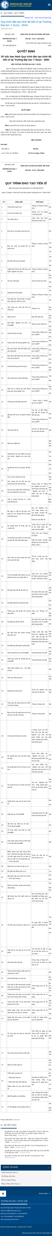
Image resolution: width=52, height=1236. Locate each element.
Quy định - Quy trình (14, 13)
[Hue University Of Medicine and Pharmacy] (16, 4)
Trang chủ (29, 18)
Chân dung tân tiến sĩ (9, 1172)
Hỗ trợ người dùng (8, 1180)
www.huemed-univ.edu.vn (11, 1219)
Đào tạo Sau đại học (43, 18)
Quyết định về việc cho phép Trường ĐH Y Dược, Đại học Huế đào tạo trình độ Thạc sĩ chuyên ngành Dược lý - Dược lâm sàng (27, 1133)
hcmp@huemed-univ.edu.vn (13, 1210)
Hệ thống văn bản (8, 1176)
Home (3, 1194)
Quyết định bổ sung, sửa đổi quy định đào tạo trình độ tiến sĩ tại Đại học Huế (27, 1151)
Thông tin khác (10, 1167)
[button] (49, 4)
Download (16, 1120)
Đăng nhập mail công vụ (10, 1184)
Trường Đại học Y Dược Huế (14, 1201)
